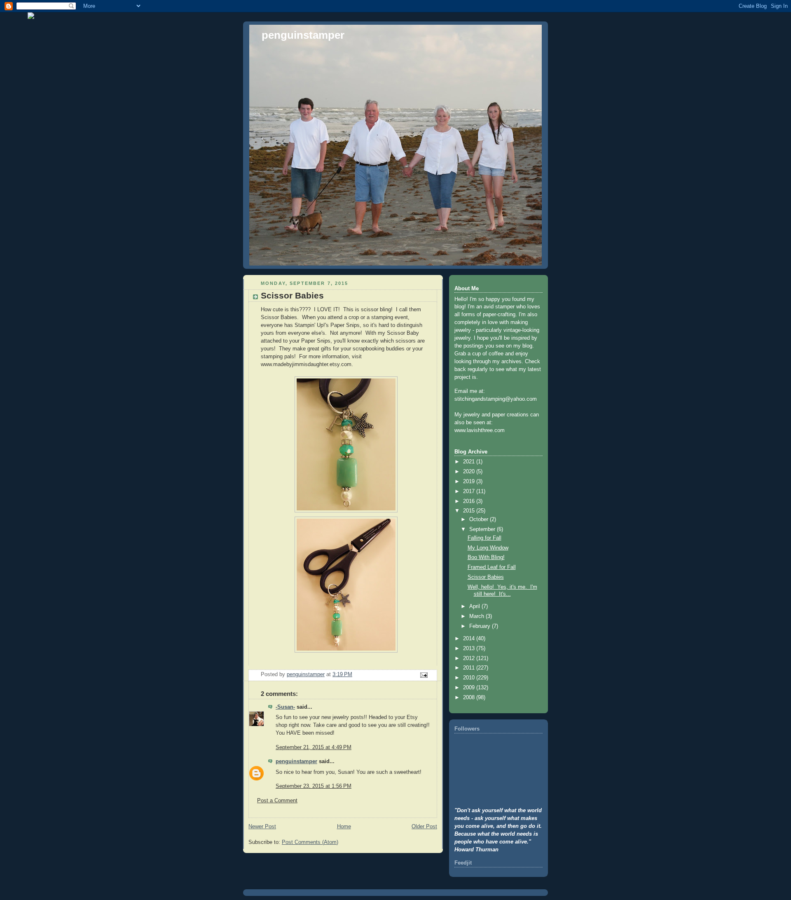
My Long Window (488, 548)
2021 (469, 462)
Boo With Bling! (486, 557)
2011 (469, 668)
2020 (469, 472)
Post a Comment (277, 801)
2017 (469, 491)
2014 (469, 639)
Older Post (424, 827)
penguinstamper (303, 35)
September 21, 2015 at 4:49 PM (313, 747)
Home (344, 827)
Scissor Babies (486, 577)
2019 (469, 481)
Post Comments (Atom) (310, 842)
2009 (469, 688)
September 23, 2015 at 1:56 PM (313, 786)
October (479, 519)
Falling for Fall (484, 538)
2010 (469, 678)
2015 (469, 511)
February (480, 626)
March (477, 616)
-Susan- (285, 707)
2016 (469, 501)
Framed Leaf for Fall (492, 567)
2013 (469, 648)
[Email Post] (423, 675)
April (475, 606)
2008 (469, 697)
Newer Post (262, 827)
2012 (469, 658)
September (483, 529)
